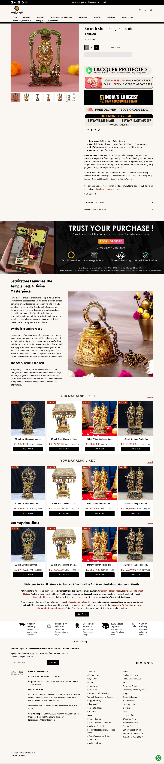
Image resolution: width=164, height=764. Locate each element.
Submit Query (93, 686)
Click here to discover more (107, 189)
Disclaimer (127, 708)
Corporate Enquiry (131, 686)
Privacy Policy (93, 704)
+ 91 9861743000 (49, 714)
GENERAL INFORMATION (95, 209)
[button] (108, 54)
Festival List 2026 (130, 675)
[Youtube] (15, 2)
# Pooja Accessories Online (98, 736)
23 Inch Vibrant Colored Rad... (99, 439)
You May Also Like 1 (78, 396)
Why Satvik (92, 679)
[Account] (145, 10)
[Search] (140, 10)
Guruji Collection (130, 697)
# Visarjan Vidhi (129, 719)
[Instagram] (19, 2)
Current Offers (129, 715)
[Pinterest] (23, 2)
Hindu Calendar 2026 (132, 679)
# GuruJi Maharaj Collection (99, 722)
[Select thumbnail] (15, 97)
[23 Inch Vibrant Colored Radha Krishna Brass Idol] (99, 418)
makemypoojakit (19, 656)
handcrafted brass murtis (44, 597)
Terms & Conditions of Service (100, 697)
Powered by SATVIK (18, 755)
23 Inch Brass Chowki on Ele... (64, 439)
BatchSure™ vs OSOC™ (133, 737)
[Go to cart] (150, 10)
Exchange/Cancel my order (134, 690)
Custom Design (129, 726)
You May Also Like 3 (25, 523)
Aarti (125, 682)
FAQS (89, 715)
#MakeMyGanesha (130, 722)
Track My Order (129, 704)
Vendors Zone (93, 739)
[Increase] (96, 47)
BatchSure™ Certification (134, 733)
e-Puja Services (94, 743)
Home (125, 671)
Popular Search (94, 719)
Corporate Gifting (94, 708)
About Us (91, 671)
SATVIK (30, 656)
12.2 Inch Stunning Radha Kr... (135, 439)
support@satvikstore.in (44, 720)
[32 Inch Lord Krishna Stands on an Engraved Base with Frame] (28, 418)
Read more (82, 614)
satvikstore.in (29, 753)
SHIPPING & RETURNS (94, 202)
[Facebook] (12, 2)
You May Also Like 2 (78, 460)
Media (90, 682)
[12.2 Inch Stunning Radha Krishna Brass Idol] (135, 418)
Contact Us (92, 690)
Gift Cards (91, 712)
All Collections (129, 701)
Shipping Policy (94, 701)
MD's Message (93, 675)
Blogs (125, 693)
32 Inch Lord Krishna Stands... (28, 439)
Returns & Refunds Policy (98, 693)
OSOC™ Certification (132, 730)
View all (150, 398)
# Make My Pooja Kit (95, 726)
